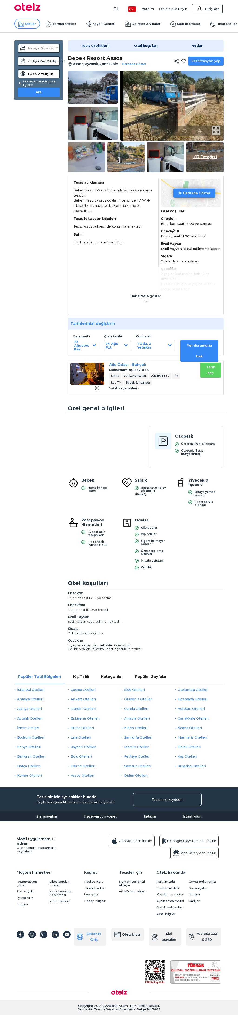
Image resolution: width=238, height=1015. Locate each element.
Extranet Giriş (94, 937)
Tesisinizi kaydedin (168, 800)
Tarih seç (210, 370)
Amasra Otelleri (137, 718)
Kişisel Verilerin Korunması (60, 893)
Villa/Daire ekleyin (132, 891)
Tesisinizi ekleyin (173, 9)
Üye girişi (91, 894)
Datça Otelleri (28, 766)
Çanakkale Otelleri (193, 718)
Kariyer (194, 901)
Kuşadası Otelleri (192, 766)
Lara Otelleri (81, 737)
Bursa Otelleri (82, 728)
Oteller (30, 24)
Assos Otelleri (82, 775)
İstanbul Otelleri (30, 690)
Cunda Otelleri (136, 709)
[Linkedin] (55, 934)
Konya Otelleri (29, 747)
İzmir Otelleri (28, 728)
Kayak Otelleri (104, 24)
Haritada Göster (196, 193)
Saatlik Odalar (188, 24)
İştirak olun (192, 816)
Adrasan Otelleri (191, 709)
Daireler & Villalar (146, 24)
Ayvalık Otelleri (30, 718)
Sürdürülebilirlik (168, 888)
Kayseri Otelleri (83, 747)
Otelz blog (131, 934)
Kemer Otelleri (29, 775)
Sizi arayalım (46, 816)
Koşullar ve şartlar (170, 894)
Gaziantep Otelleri (193, 690)
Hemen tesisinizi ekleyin (132, 883)
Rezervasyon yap (206, 61)
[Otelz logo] (27, 10)
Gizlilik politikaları (169, 907)
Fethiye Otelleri (137, 756)
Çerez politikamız (202, 881)
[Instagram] (32, 934)
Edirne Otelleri (83, 766)
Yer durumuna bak (199, 350)
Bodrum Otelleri (30, 737)
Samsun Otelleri (137, 766)
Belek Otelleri (189, 747)
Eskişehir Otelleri (85, 718)
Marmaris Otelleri (192, 737)
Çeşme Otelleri (83, 690)
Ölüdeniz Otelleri (138, 699)
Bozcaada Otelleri (192, 699)
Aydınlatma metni (170, 901)
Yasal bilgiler (165, 914)
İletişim (150, 816)
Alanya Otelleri (29, 709)
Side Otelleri (134, 690)
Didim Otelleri (136, 775)
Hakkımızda (165, 881)
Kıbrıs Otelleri (135, 728)
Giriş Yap (212, 9)
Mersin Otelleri (136, 747)
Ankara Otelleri (83, 699)
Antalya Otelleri (30, 699)
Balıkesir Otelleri (31, 756)
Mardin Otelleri (83, 709)
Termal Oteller (64, 24)
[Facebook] (20, 934)
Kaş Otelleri (187, 756)
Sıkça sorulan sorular (59, 883)
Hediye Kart (93, 881)
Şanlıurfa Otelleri (138, 737)
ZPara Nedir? (94, 888)
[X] (43, 934)
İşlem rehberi (59, 901)
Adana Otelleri (190, 728)
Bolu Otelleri (81, 756)
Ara (38, 92)
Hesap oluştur (95, 901)
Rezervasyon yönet (100, 816)
